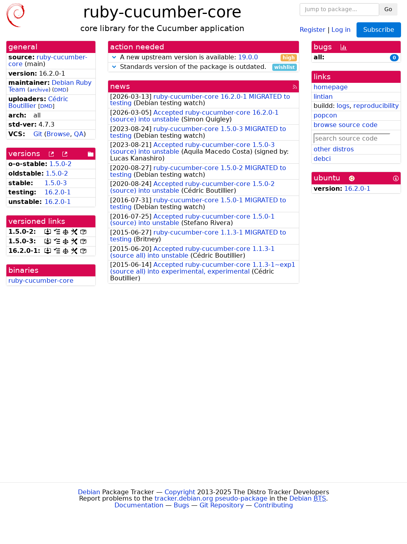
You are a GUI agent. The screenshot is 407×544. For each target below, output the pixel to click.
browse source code (346, 125)
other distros (334, 149)
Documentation (138, 505)
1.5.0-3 (56, 183)
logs (343, 106)
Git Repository (222, 505)
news (120, 86)
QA (78, 134)
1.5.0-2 (60, 164)
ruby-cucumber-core (47, 60)
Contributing (273, 505)
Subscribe (378, 29)
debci (322, 158)
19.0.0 (248, 57)
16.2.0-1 (58, 192)
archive (38, 90)
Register (313, 29)
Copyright (180, 492)
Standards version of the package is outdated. (206, 67)
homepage (331, 87)
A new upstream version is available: (206, 57)
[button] (114, 57)
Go (388, 9)
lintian (323, 96)
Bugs (181, 505)
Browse (58, 134)
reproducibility (376, 106)
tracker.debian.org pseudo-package (211, 498)
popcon (325, 115)
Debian (89, 492)
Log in (341, 29)
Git (37, 134)
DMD (60, 90)
